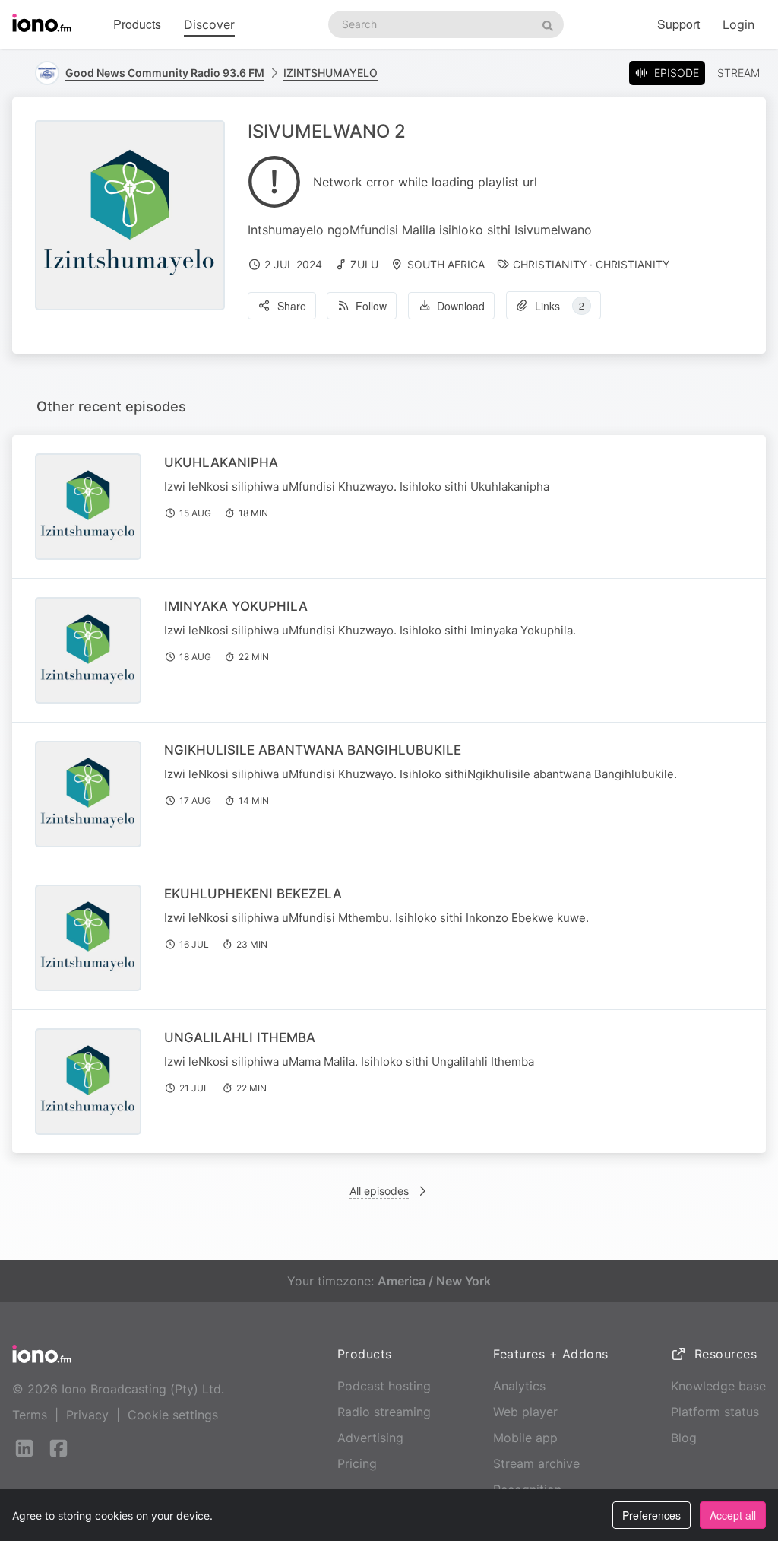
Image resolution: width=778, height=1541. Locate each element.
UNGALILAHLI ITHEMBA (239, 1037)
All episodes (379, 1190)
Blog (684, 1437)
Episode (676, 72)
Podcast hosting (384, 1385)
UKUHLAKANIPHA (221, 462)
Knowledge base (718, 1385)
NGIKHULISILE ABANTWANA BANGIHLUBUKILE (312, 750)
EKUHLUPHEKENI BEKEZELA (253, 893)
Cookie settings (173, 1414)
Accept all (733, 1515)
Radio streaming (384, 1411)
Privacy (87, 1414)
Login (738, 24)
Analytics (519, 1385)
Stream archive (536, 1463)
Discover (209, 24)
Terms (29, 1414)
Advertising (370, 1437)
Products (137, 24)
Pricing (357, 1463)
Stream (738, 72)
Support (678, 24)
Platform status (715, 1411)
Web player (525, 1411)
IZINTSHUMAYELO (330, 72)
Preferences (651, 1515)
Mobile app (525, 1437)
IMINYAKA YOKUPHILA (236, 606)
